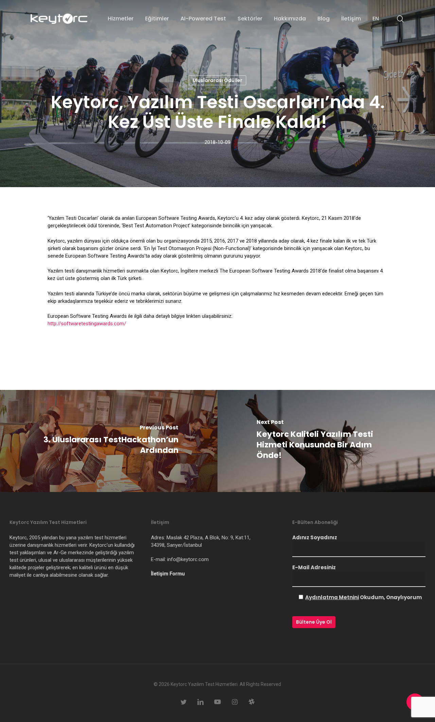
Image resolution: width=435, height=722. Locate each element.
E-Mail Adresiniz (314, 567)
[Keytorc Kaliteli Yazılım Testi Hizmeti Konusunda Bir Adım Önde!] (326, 441)
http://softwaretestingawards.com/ (87, 324)
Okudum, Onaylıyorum (363, 597)
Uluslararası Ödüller (217, 80)
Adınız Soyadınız (314, 537)
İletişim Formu (168, 574)
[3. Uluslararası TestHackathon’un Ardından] (109, 441)
